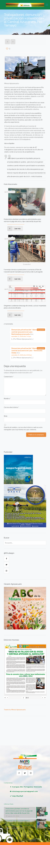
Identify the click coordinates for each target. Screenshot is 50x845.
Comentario (8, 377)
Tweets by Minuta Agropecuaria (15, 710)
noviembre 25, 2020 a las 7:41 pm (21, 336)
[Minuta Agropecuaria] (25, 4)
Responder (41, 329)
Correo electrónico (11, 407)
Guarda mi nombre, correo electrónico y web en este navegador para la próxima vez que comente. (23, 428)
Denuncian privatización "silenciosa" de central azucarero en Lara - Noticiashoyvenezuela (27, 332)
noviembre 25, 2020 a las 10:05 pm (21, 355)
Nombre (7, 398)
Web (5, 416)
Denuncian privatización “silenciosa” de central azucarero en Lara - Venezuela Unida (27, 350)
